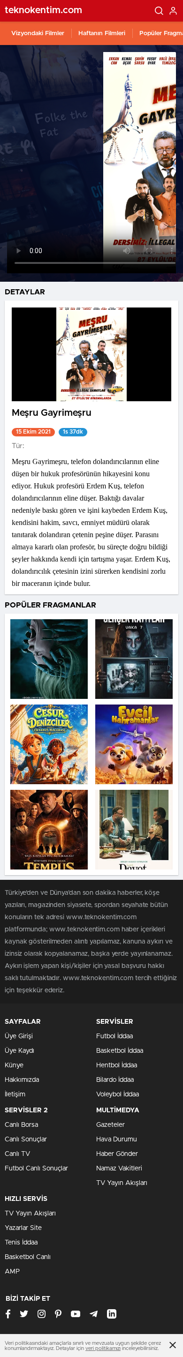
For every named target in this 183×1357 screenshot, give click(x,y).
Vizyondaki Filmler (37, 33)
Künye (14, 1065)
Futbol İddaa (114, 1036)
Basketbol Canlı (28, 1257)
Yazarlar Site (23, 1228)
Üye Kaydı (19, 1051)
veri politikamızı (103, 1348)
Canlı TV (17, 1154)
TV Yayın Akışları (121, 1183)
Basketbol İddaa (119, 1051)
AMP (12, 1271)
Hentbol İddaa (116, 1065)
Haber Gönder (117, 1154)
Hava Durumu (116, 1139)
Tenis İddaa (21, 1242)
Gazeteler (110, 1125)
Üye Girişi (19, 1036)
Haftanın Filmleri (101, 33)
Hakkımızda (22, 1080)
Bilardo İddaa (115, 1080)
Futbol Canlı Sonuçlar (36, 1168)
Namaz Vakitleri (119, 1168)
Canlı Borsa (21, 1125)
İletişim (15, 1094)
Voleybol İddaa (117, 1094)
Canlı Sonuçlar (26, 1139)
